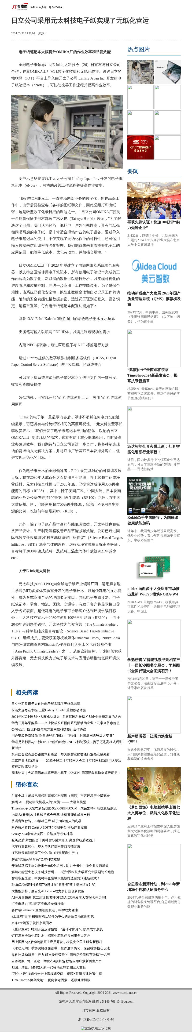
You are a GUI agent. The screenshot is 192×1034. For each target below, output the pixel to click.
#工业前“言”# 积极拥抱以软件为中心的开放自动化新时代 (52, 916)
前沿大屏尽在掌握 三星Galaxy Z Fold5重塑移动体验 (48, 710)
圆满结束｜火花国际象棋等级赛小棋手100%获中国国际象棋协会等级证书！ (66, 773)
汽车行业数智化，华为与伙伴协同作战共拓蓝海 (45, 846)
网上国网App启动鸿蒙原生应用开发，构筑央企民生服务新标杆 (56, 942)
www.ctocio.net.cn (125, 992)
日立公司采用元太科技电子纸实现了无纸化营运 (45, 704)
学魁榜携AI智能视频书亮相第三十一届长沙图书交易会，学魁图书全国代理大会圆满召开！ (153, 665)
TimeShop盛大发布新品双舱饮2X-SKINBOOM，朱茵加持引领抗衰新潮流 (64, 808)
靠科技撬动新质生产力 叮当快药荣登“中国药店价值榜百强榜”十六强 (60, 955)
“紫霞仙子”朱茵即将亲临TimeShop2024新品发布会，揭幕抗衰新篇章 (152, 375)
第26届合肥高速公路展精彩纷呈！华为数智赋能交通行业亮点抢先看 (60, 754)
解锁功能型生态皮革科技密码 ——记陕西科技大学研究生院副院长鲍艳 (62, 872)
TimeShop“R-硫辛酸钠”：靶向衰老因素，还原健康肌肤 (50, 980)
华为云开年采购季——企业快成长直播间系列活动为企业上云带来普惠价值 (65, 723)
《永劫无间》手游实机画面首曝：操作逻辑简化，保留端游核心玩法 (60, 948)
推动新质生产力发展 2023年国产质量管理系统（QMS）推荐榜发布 (154, 298)
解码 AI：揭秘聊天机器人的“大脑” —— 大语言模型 (48, 802)
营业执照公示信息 (98, 1028)
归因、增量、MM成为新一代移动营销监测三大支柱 (48, 967)
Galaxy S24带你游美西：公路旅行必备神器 (42, 834)
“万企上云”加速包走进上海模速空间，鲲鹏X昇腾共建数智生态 (56, 974)
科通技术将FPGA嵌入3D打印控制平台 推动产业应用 (49, 827)
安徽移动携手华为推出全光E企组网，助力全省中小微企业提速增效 (60, 865)
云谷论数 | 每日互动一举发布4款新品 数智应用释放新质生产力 (56, 961)
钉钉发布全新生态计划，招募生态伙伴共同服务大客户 (50, 935)
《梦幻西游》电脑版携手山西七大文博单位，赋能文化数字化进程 (153, 812)
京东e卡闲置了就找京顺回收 (31, 923)
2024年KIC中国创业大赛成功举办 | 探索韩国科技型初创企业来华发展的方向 (66, 716)
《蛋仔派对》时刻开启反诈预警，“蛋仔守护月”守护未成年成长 (57, 929)
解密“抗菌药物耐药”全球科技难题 (35, 859)
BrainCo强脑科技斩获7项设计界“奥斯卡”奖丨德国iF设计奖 (53, 884)
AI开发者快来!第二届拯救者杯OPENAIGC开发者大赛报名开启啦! (58, 897)
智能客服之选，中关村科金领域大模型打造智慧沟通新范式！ (55, 878)
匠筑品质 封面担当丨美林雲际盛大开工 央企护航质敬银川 (53, 840)
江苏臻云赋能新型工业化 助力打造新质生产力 (44, 853)
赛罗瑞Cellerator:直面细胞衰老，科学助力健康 (44, 910)
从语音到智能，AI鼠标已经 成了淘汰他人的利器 (46, 821)
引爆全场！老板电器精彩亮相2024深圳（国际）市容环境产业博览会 (60, 796)
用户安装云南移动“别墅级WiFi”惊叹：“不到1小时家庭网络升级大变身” (62, 735)
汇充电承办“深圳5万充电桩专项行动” (38, 904)
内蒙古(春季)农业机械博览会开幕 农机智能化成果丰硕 (50, 814)
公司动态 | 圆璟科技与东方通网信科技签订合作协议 (48, 729)
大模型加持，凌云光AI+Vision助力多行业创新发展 (47, 891)
